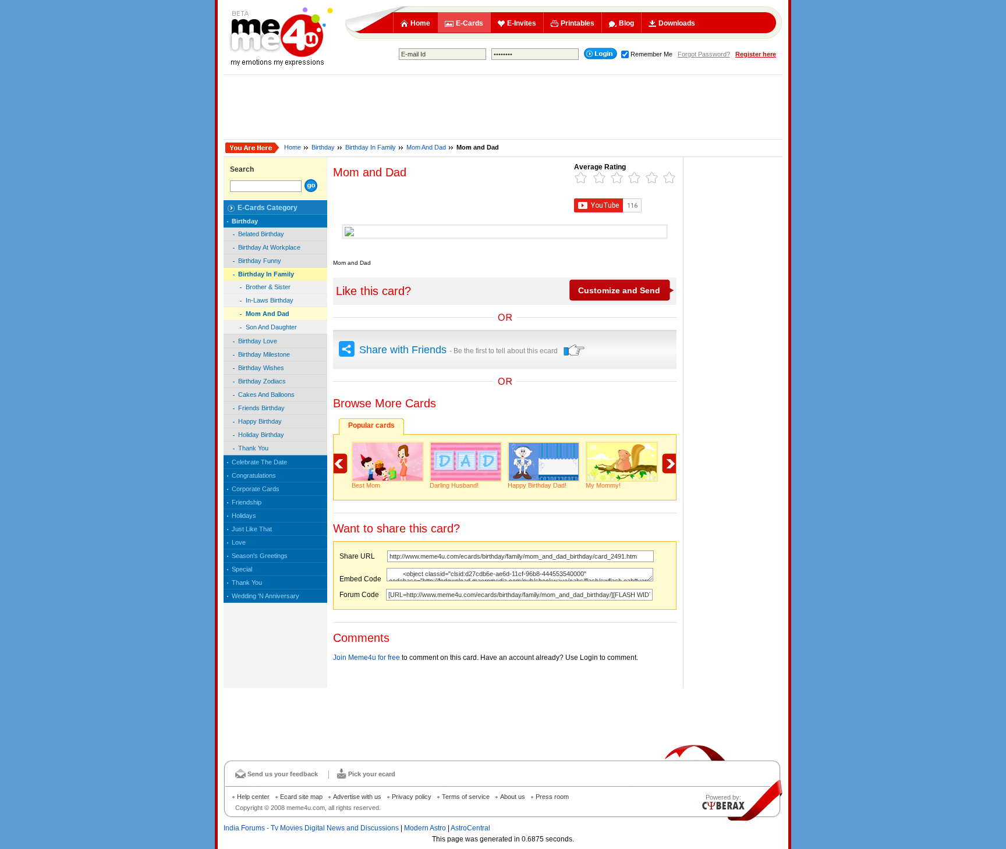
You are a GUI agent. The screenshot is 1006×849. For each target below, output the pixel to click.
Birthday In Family (370, 147)
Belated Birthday (261, 233)
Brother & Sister (268, 286)
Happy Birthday (260, 421)
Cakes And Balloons (266, 394)
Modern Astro (425, 828)
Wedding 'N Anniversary (265, 595)
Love (239, 542)
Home (420, 23)
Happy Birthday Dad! (537, 485)
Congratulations (254, 475)
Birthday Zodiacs (262, 381)
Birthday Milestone (264, 354)
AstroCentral (470, 828)
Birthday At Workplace (269, 247)
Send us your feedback (282, 773)
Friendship (246, 502)
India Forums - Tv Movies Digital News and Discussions (311, 828)
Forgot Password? (704, 54)
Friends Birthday (261, 407)
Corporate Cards (255, 488)
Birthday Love (257, 341)
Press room (552, 796)
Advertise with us (357, 796)
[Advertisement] (503, 107)
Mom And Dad (426, 147)
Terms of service (466, 796)
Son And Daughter (271, 327)
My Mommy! (603, 485)
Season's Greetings (260, 555)
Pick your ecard (371, 773)
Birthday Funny (259, 260)
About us (512, 796)
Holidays (244, 515)
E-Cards (469, 23)
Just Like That (252, 528)
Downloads (676, 23)
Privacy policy (411, 796)
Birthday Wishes (261, 367)
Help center (253, 796)
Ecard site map (301, 796)
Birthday (323, 147)
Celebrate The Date (259, 462)
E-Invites (521, 23)
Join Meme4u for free (366, 657)
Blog (626, 23)
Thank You (253, 448)
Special (242, 569)
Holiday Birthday (261, 434)
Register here (755, 54)
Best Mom (366, 485)
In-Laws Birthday (269, 300)
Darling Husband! (454, 485)
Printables (577, 23)
